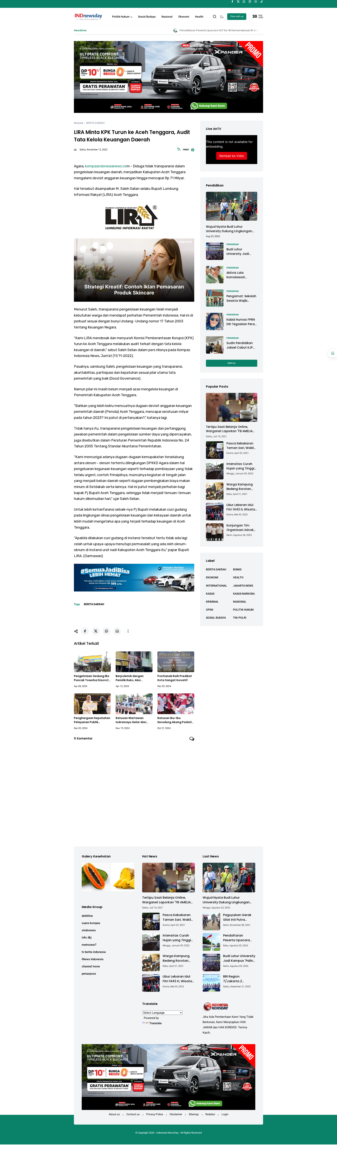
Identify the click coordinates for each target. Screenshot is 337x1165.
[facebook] (232, 1)
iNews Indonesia (92, 959)
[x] (238, 1)
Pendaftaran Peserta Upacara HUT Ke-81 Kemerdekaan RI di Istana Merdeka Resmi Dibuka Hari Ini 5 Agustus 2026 (174, 30)
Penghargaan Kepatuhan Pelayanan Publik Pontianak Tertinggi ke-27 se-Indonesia (92, 720)
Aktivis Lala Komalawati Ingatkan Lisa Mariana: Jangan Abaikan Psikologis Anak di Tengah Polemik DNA (240, 275)
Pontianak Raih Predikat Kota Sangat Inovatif (174, 678)
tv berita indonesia (94, 952)
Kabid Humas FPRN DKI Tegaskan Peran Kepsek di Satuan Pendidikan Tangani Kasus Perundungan (241, 322)
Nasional (167, 16)
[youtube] (255, 1)
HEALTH (238, 577)
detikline (87, 916)
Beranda (78, 122)
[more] (128, 631)
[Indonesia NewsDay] (88, 16)
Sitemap (194, 1114)
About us (114, 1114)
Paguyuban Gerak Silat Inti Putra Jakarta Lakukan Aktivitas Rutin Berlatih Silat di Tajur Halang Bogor (238, 917)
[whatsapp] (244, 1)
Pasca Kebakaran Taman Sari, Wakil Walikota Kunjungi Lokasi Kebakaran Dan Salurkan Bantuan (240, 445)
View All (231, 363)
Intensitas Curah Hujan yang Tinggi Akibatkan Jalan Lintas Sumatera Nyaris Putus (240, 466)
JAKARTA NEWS (243, 585)
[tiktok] (261, 1)
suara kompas (91, 923)
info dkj (86, 937)
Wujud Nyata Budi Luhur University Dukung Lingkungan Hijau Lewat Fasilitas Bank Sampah (229, 229)
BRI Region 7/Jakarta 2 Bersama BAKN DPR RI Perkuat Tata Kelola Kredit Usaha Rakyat (238, 979)
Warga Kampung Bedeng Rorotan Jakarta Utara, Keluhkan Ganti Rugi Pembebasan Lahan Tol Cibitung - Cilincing (241, 486)
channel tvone (91, 966)
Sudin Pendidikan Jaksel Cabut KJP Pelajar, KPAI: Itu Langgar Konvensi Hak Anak (240, 345)
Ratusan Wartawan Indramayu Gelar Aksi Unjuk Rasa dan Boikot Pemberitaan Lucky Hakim (131, 720)
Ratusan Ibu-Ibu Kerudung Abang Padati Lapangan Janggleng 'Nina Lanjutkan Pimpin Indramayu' (174, 720)
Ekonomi (183, 16)
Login (225, 1114)
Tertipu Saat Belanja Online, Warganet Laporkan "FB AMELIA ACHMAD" (229, 429)
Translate (155, 1023)
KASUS (210, 593)
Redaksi (210, 1114)
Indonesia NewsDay (167, 1132)
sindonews (89, 930)
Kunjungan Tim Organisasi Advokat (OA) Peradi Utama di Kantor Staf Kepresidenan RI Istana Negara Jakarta (241, 527)
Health (199, 16)
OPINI (209, 609)
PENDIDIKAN (232, 244)
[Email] (117, 631)
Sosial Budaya (147, 16)
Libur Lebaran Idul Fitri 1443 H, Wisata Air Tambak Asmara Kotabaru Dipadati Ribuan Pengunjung (241, 507)
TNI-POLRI (239, 617)
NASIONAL (239, 601)
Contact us (133, 1114)
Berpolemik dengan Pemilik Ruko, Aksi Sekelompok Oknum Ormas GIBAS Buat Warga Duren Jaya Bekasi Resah (134, 678)
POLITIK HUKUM (243, 609)
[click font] (179, 150)
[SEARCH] (215, 16)
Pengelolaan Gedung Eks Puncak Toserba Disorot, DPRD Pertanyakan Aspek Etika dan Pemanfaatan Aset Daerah (92, 678)
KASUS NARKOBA (244, 593)
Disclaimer (176, 1114)
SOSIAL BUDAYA (216, 617)
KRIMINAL (212, 601)
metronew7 (89, 944)
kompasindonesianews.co (106, 166)
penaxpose (89, 973)
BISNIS (237, 569)
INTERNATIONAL (216, 585)
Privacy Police (154, 1114)
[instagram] (249, 1)
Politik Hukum (120, 16)
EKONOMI (212, 577)
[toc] (332, 353)
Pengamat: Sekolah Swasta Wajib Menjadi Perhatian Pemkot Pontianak (241, 298)
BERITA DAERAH (95, 122)
